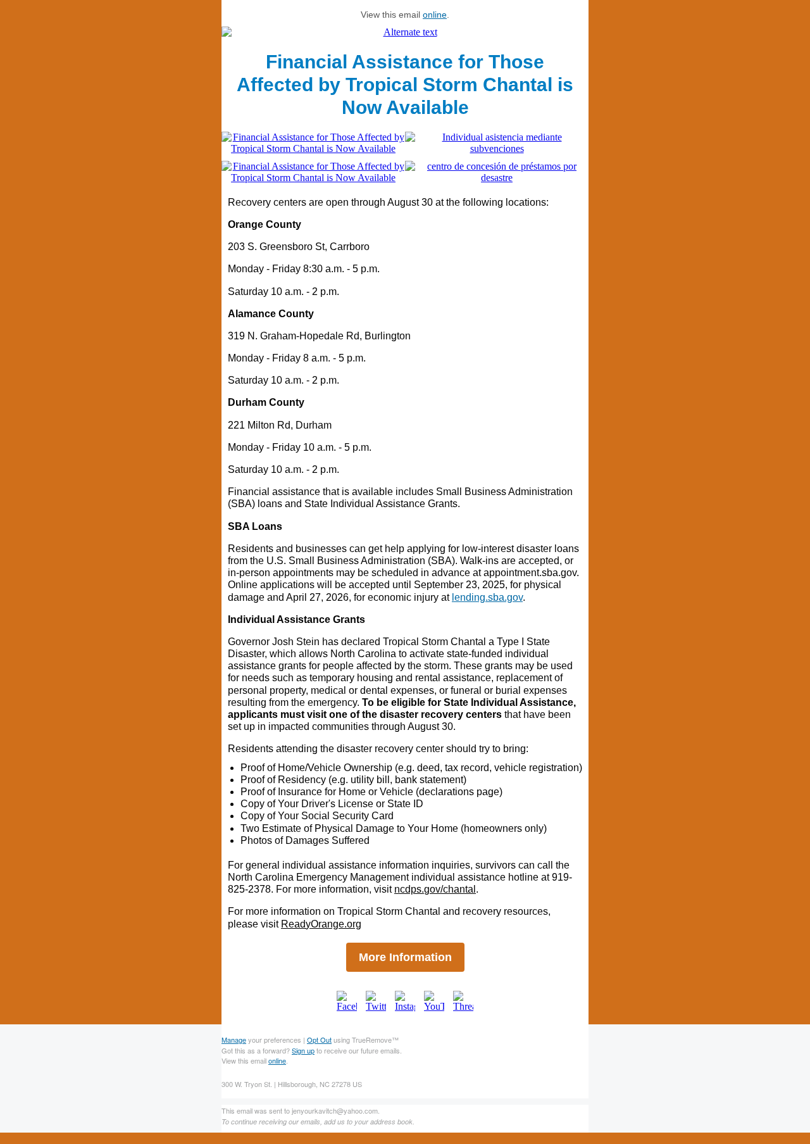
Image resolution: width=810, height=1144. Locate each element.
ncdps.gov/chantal (435, 889)
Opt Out (319, 1039)
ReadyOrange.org (321, 924)
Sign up (303, 1050)
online (435, 14)
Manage (233, 1039)
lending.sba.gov (487, 597)
